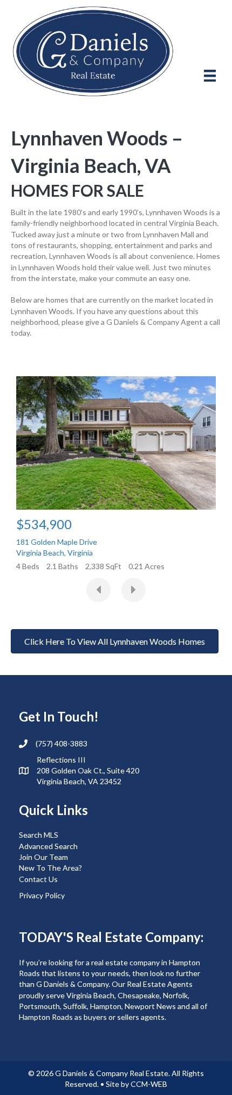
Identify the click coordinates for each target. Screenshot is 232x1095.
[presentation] (98, 590)
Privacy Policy (42, 895)
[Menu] (209, 75)
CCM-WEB (149, 1084)
